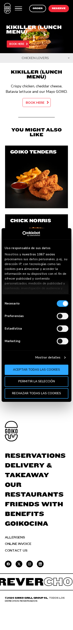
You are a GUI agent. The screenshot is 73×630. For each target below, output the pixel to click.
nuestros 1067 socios (38, 254)
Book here (16, 44)
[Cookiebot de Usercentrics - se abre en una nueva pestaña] (22, 233)
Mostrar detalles (48, 357)
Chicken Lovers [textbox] (35, 58)
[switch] (62, 316)
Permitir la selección (36, 381)
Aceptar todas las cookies (36, 370)
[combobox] (36, 58)
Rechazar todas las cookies (36, 393)
